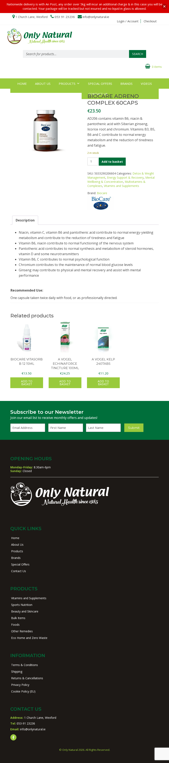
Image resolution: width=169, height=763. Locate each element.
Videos (146, 83)
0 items (157, 67)
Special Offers (100, 83)
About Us (42, 83)
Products (67, 83)
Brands (126, 83)
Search (137, 54)
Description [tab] (25, 220)
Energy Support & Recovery (125, 177)
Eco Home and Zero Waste (29, 638)
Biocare (102, 193)
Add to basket (112, 162)
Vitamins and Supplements (121, 186)
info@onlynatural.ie (96, 17)
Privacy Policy (20, 685)
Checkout (150, 21)
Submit (134, 428)
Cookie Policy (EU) (23, 691)
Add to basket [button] (26, 382)
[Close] (164, 6)
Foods (15, 625)
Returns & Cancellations (27, 678)
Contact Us (18, 571)
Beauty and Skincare (24, 611)
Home (22, 83)
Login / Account (127, 21)
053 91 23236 (65, 17)
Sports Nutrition (21, 605)
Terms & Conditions (24, 665)
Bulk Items (18, 618)
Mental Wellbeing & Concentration (121, 180)
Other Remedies (22, 631)
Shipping (16, 671)
